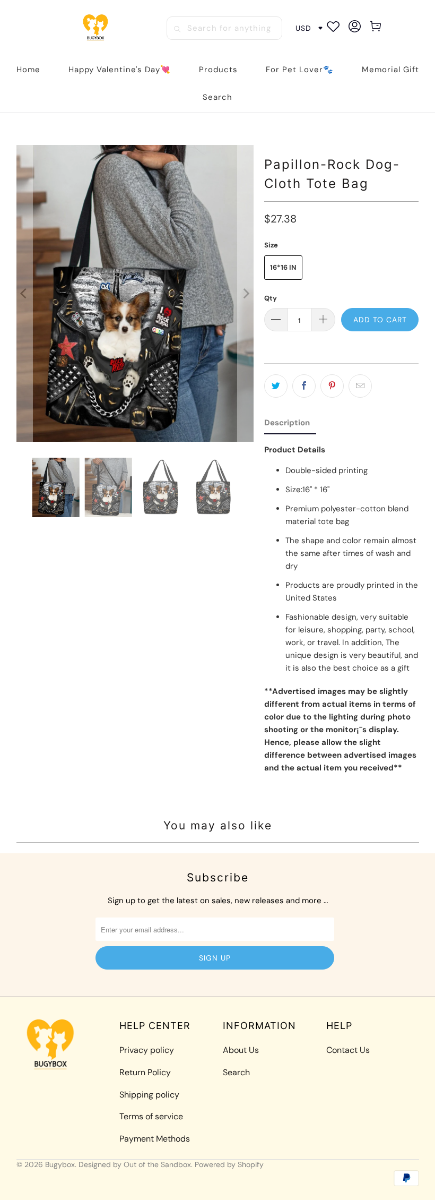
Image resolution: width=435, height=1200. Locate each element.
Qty (270, 298)
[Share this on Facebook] (304, 386)
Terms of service (151, 1116)
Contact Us (348, 1050)
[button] (218, 70)
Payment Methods (154, 1138)
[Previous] (24, 293)
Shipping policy (149, 1094)
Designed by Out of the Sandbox (135, 1164)
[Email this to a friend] (360, 386)
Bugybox (60, 1164)
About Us (241, 1050)
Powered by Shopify (229, 1164)
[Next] (245, 293)
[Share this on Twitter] (276, 386)
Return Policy (145, 1072)
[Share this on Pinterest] (332, 386)
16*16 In (283, 267)
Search (236, 1072)
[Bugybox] (97, 28)
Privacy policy (146, 1050)
